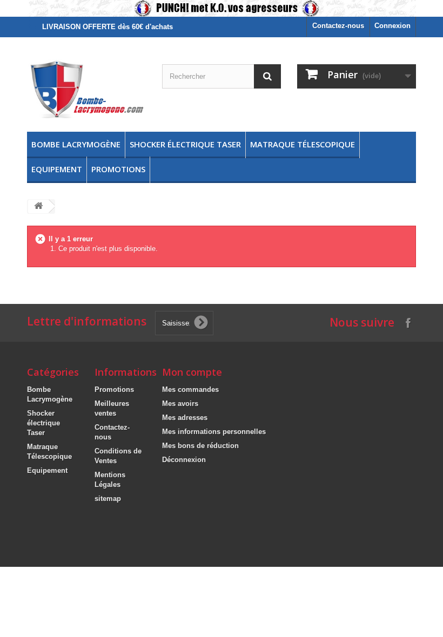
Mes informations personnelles (214, 432)
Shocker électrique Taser (185, 144)
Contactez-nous (338, 26)
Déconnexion (184, 460)
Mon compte (192, 371)
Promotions (118, 169)
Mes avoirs (180, 403)
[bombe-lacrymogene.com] (86, 88)
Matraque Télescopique (302, 144)
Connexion (392, 26)
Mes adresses (184, 418)
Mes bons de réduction (200, 446)
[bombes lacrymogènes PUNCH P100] (221, 8)
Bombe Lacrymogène (75, 144)
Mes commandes (190, 389)
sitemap (108, 498)
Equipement (56, 169)
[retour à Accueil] (38, 206)
